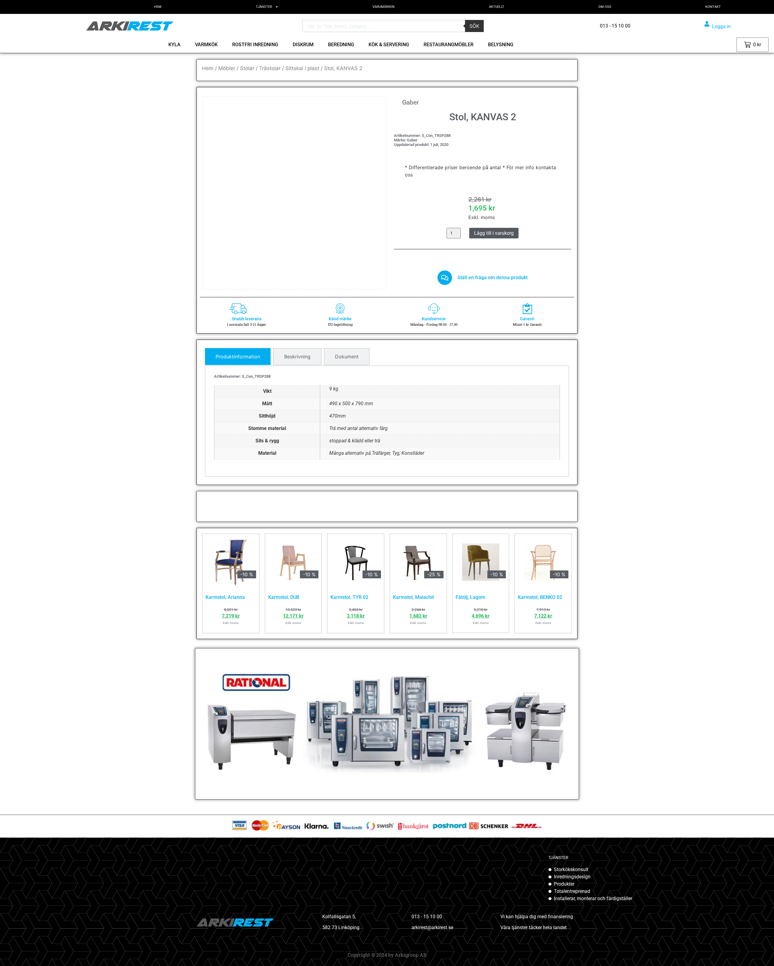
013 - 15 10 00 (426, 916)
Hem (207, 68)
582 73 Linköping (340, 927)
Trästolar (270, 68)
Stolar (247, 68)
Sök (474, 26)
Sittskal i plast (302, 68)
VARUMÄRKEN (383, 7)
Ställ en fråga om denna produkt (492, 277)
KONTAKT (713, 7)
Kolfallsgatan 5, (339, 916)
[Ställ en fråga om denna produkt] (444, 277)
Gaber (410, 102)
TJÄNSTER (264, 7)
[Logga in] (707, 24)
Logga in (721, 26)
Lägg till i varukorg (494, 233)
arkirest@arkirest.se (432, 927)
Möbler (226, 68)
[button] (372, 110)
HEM (157, 7)
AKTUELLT (496, 7)
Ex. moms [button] (707, 44)
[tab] (238, 356)
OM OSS (604, 7)
